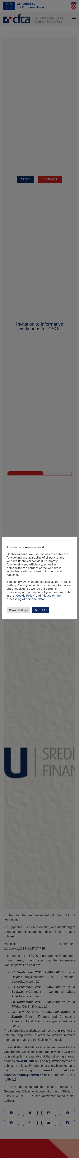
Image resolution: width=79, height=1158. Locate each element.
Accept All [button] (41, 610)
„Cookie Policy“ (25, 595)
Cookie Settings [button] (18, 610)
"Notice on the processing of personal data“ (34, 597)
